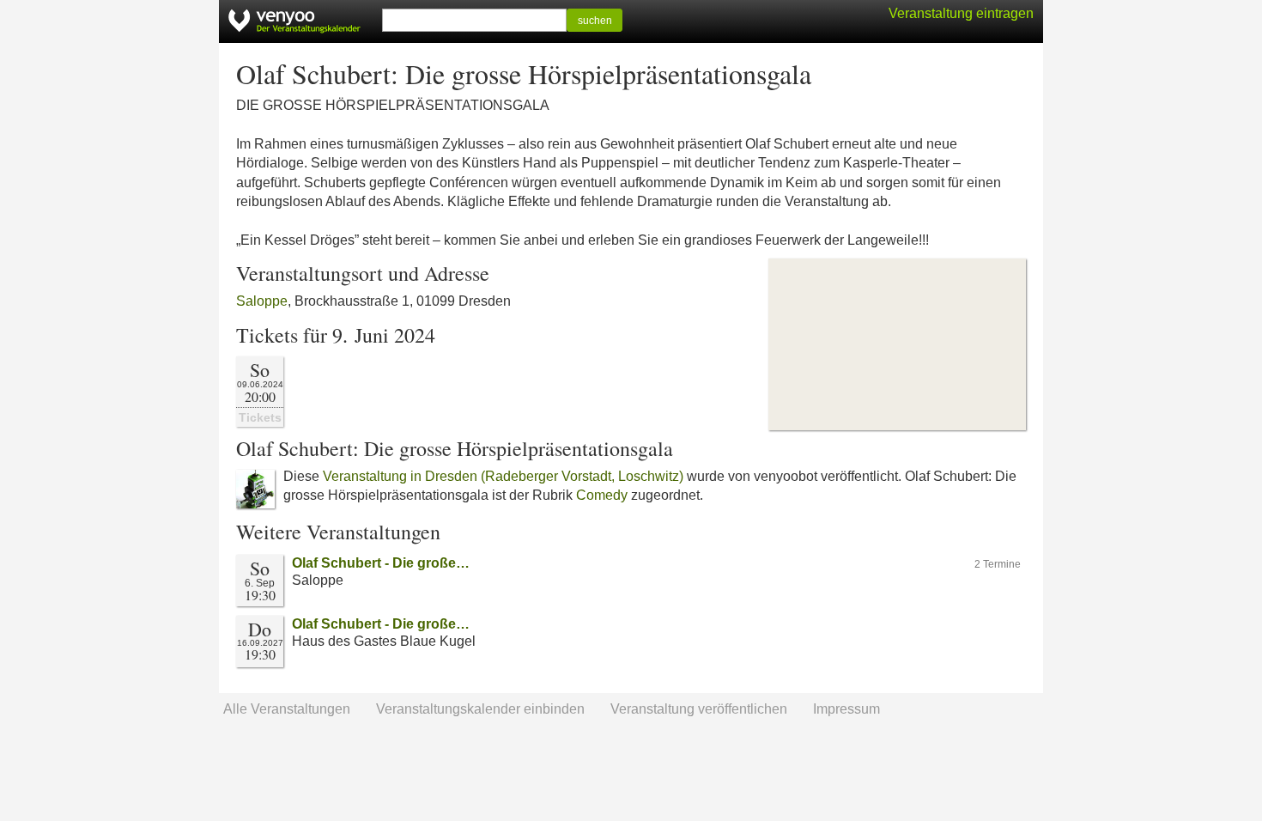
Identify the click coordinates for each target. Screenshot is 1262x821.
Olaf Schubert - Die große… (381, 563)
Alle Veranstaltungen (286, 709)
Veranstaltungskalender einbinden (480, 709)
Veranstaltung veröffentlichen (698, 709)
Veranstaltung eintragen (961, 13)
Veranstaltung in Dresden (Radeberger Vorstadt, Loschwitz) (503, 476)
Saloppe (262, 301)
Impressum (846, 709)
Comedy (602, 495)
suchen (595, 21)
